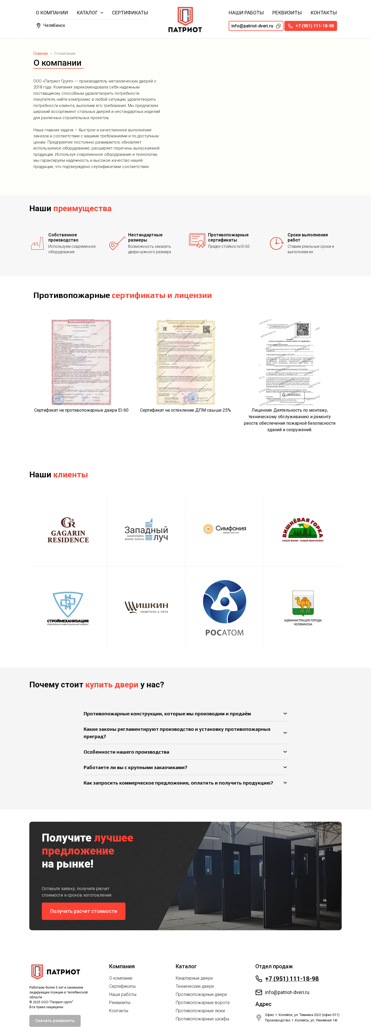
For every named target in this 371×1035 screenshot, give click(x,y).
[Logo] (185, 19)
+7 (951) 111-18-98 (292, 978)
